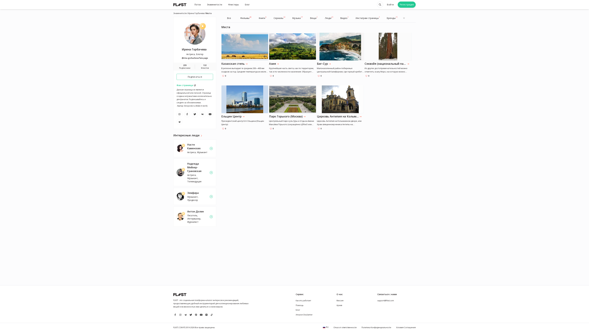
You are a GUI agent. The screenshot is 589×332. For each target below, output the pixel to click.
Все (229, 18)
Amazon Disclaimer (304, 314)
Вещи (314, 18)
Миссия (340, 300)
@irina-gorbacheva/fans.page (195, 58)
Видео (344, 18)
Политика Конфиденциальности (376, 327)
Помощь (300, 305)
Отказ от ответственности (345, 327)
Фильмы (245, 18)
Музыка (297, 18)
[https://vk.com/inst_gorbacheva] (202, 114)
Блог (247, 4)
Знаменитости (214, 4)
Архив (339, 305)
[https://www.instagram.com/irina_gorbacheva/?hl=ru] (179, 114)
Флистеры (233, 4)
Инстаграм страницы (368, 18)
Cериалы (279, 18)
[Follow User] (211, 148)
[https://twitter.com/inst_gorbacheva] (195, 114)
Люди (329, 18)
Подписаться (195, 76)
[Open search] (380, 5)
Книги (262, 18)
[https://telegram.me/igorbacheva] (179, 122)
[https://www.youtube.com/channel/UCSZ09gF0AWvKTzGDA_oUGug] (210, 114)
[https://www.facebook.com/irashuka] (187, 114)
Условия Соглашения (406, 327)
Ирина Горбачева (196, 13)
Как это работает (303, 300)
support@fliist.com (385, 300)
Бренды (392, 18)
